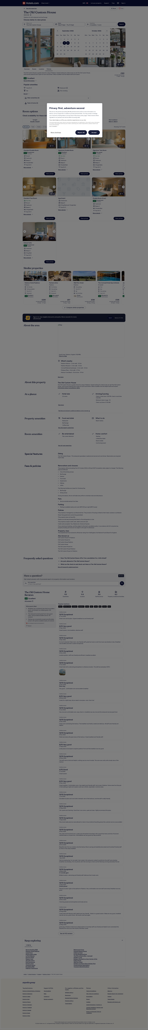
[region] (74, 120)
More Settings (56, 132)
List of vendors (53, 126)
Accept (94, 132)
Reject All (81, 132)
